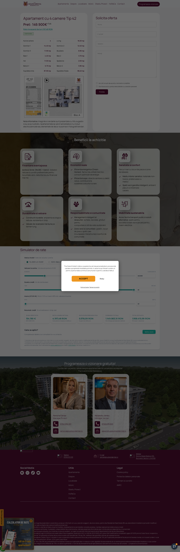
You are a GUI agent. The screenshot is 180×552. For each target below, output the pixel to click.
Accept (83, 279)
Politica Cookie (85, 287)
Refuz (102, 279)
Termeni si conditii (94, 287)
